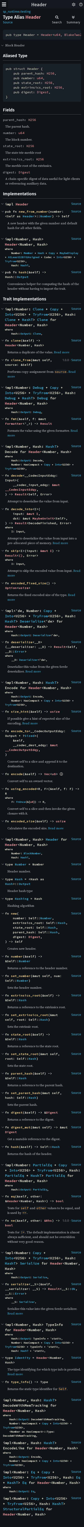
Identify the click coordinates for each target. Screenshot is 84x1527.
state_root (20, 1034)
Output (23, 277)
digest (17, 1112)
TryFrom (10, 261)
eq (13, 1196)
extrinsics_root (25, 995)
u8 (54, 774)
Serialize (29, 1263)
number (17, 956)
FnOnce (20, 802)
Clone (38, 309)
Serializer (27, 1302)
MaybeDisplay (69, 253)
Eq (33, 1472)
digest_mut (20, 1127)
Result (46, 423)
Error (20, 651)
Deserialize (32, 621)
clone (16, 340)
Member (28, 253)
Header (38, 4)
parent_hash (21, 1073)
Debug (38, 387)
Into (59, 257)
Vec (47, 774)
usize (24, 588)
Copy (52, 253)
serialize (20, 1284)
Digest (43, 92)
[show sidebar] (4, 4)
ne (13, 1220)
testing (25, 11)
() (21, 555)
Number (46, 216)
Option (11, 588)
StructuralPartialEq (23, 1509)
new (14, 913)
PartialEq (42, 1165)
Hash (41, 253)
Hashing (22, 899)
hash (23, 272)
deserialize (21, 642)
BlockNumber (32, 853)
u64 (57, 35)
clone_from (20, 360)
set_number (20, 976)
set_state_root (24, 1054)
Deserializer (28, 660)
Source (8, 22)
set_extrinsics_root (29, 1015)
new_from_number (33, 211)
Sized (29, 736)
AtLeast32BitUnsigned (23, 257)
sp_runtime (11, 11)
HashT (24, 265)
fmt (14, 419)
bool (60, 1201)
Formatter (14, 423)
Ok (73, 1289)
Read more (61, 352)
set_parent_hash (25, 1093)
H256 (51, 73)
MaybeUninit (43, 518)
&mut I (32, 514)
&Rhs (48, 1220)
